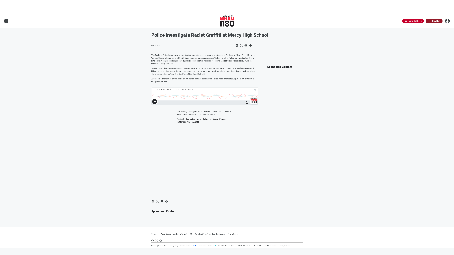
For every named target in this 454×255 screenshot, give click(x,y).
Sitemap (154, 246)
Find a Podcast (234, 234)
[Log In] (447, 21)
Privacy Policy (173, 246)
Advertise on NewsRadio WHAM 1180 (176, 234)
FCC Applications (284, 246)
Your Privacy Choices (186, 246)
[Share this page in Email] (246, 45)
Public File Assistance (270, 246)
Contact (154, 234)
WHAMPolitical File (244, 246)
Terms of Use (202, 246)
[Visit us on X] (156, 240)
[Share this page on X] (241, 45)
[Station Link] (227, 21)
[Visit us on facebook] (152, 240)
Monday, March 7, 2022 (189, 122)
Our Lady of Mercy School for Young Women (205, 119)
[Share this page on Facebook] (237, 45)
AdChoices (211, 246)
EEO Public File (256, 246)
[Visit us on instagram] (160, 240)
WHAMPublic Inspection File (227, 246)
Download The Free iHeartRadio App (210, 234)
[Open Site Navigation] (6, 21)
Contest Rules (162, 246)
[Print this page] (250, 45)
